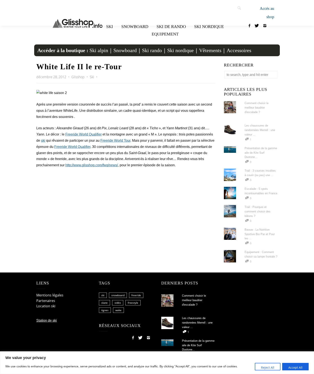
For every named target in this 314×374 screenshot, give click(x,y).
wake (118, 310)
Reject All (267, 367)
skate (104, 303)
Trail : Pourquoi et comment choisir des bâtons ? (257, 211)
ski (43, 140)
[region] (157, 362)
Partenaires (45, 300)
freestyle (133, 303)
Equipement (165, 34)
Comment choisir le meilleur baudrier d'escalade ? (257, 108)
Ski (109, 26)
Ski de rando (171, 26)
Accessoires (239, 50)
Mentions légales (49, 295)
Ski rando (152, 50)
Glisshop (78, 77)
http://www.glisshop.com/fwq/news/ (91, 165)
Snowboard (134, 26)
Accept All (295, 367)
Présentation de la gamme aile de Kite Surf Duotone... (261, 153)
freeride (136, 295)
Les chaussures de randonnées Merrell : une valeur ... (260, 130)
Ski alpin (99, 50)
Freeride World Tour (115, 140)
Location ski (45, 306)
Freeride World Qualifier (83, 134)
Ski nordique (209, 26)
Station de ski (46, 320)
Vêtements (210, 50)
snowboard (118, 295)
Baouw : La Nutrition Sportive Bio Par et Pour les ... (260, 234)
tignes (105, 310)
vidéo (117, 303)
